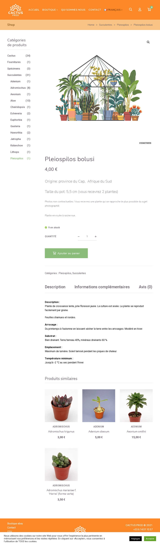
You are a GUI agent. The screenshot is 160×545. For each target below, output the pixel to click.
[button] (148, 42)
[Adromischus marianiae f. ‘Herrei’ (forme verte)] (61, 464)
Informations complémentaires (102, 287)
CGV (9, 531)
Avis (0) (145, 287)
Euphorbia (16, 119)
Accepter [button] (150, 539)
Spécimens (13, 68)
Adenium (98, 426)
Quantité (50, 236)
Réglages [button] (135, 539)
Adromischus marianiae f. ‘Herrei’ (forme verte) (61, 492)
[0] (149, 10)
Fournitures (14, 62)
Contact (11, 527)
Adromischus (61, 426)
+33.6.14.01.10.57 (143, 529)
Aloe (13, 100)
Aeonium (136, 426)
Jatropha (15, 139)
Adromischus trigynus (61, 431)
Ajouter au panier (69, 253)
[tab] (55, 287)
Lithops (14, 152)
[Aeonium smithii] (136, 405)
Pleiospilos (65, 273)
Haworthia (16, 132)
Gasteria (15, 126)
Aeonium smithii (136, 431)
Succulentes (79, 273)
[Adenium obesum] (98, 405)
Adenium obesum (98, 431)
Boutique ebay (15, 523)
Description (55, 287)
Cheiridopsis (17, 107)
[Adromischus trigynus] (61, 405)
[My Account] (139, 9)
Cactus (11, 55)
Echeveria (16, 113)
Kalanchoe (16, 145)
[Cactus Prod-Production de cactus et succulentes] (15, 9)
